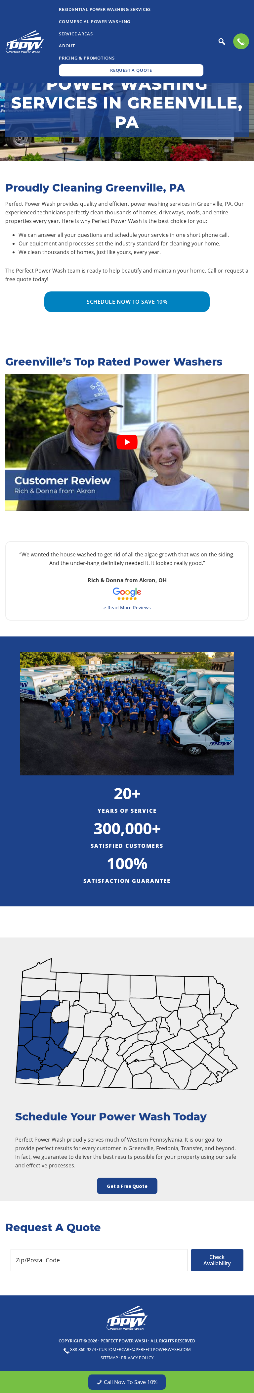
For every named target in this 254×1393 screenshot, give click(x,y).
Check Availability (217, 1260)
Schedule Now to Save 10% (127, 301)
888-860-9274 (83, 1349)
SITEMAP (109, 1358)
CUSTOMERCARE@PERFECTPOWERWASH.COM (145, 1349)
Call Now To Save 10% (130, 1382)
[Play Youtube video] (127, 442)
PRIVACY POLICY (137, 1358)
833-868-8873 (241, 41)
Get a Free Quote (127, 1186)
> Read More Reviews (127, 607)
